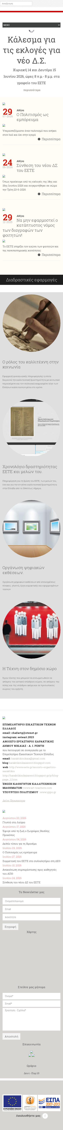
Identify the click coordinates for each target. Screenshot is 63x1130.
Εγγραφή (10, 926)
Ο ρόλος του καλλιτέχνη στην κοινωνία (31, 364)
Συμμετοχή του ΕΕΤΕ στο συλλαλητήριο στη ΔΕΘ (31, 861)
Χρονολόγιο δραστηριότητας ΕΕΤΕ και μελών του (30, 469)
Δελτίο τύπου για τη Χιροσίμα (20, 843)
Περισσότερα (51, 139)
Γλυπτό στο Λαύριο (14, 822)
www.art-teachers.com (37, 787)
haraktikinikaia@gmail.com (28, 758)
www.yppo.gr (48, 792)
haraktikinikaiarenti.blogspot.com (30, 762)
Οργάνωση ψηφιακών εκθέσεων (23, 570)
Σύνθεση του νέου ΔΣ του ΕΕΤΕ (21, 882)
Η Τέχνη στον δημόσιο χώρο (30, 668)
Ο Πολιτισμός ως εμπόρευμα (20, 852)
